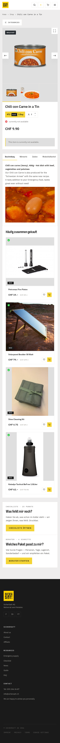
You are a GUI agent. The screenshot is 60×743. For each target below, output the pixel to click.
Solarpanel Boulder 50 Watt (20, 354)
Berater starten (19, 561)
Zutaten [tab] (35, 157)
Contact (7, 637)
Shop (12, 14)
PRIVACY (17, 732)
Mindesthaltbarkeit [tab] (49, 157)
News (6, 665)
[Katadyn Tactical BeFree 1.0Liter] (30, 456)
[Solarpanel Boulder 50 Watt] (30, 326)
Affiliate (7, 642)
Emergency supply (11, 656)
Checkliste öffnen (20, 528)
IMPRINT (7, 732)
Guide (6, 670)
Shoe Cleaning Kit (16, 419)
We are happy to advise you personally (19, 699)
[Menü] (55, 5)
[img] (9, 240)
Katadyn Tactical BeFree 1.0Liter (23, 484)
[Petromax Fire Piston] (30, 261)
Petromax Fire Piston (17, 289)
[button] (49, 295)
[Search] (34, 5)
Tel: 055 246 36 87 (11, 689)
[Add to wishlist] (44, 295)
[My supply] (41, 5)
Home (4, 14)
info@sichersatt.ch (11, 694)
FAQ (5, 675)
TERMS (27, 732)
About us (7, 632)
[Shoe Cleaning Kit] (30, 391)
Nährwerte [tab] (23, 157)
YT (18, 614)
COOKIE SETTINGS (41, 732)
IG (12, 614)
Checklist (7, 661)
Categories (14, 22)
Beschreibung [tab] (10, 157)
